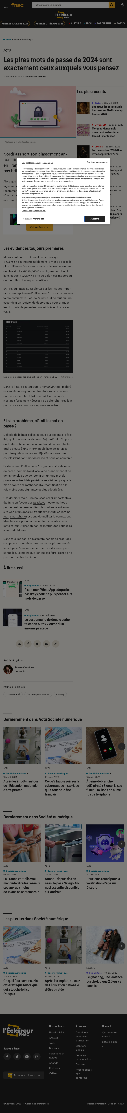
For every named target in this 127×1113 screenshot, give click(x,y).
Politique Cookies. (35, 193)
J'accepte (94, 219)
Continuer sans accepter (97, 162)
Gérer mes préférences (33, 219)
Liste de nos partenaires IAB (34, 211)
